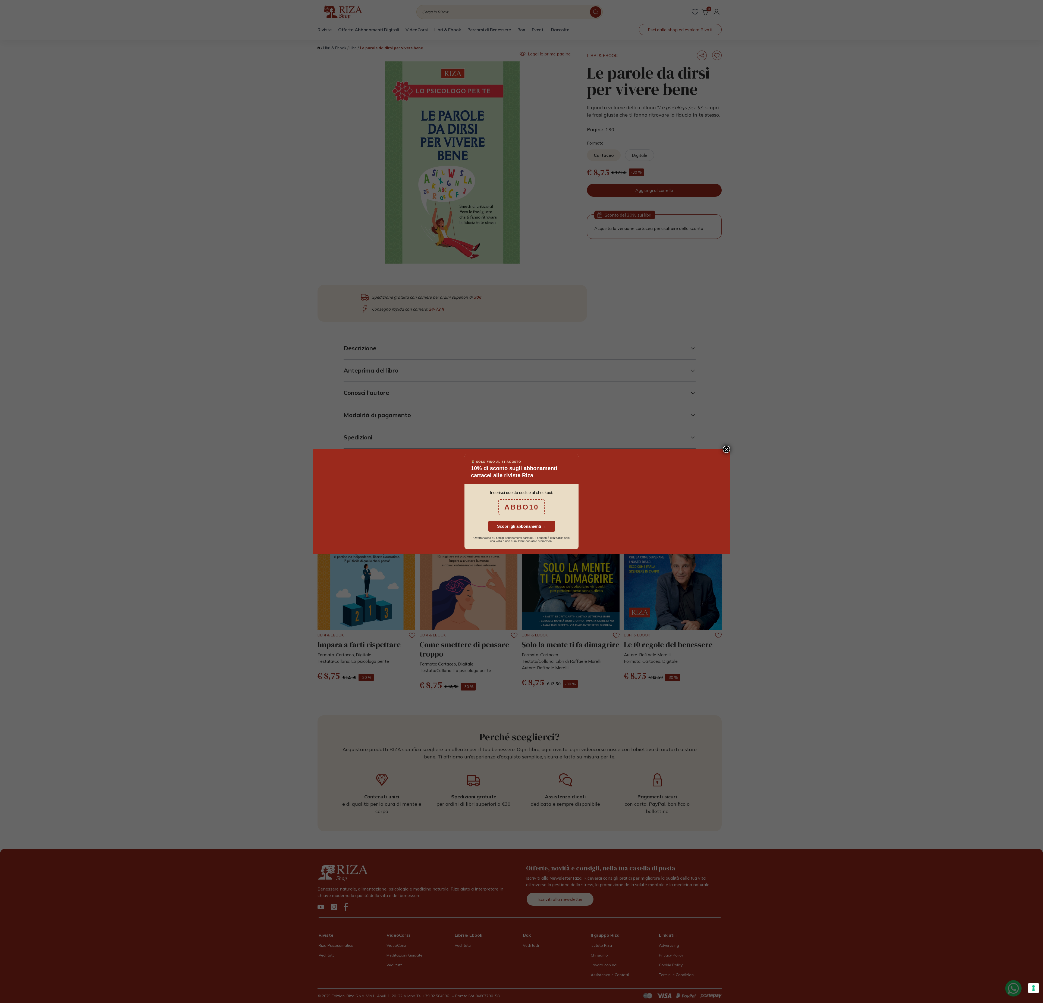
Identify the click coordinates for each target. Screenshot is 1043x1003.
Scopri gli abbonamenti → (521, 526)
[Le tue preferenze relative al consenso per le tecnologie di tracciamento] (1033, 988)
